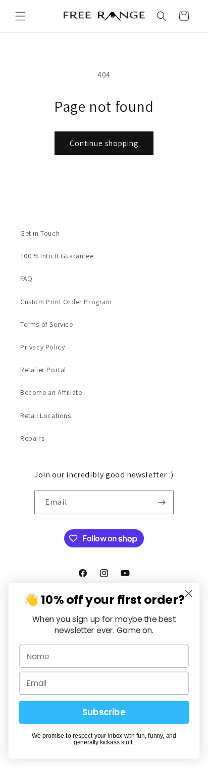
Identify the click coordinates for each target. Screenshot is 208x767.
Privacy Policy (42, 347)
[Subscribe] (162, 502)
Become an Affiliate (51, 392)
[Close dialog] (188, 593)
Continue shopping (104, 143)
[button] (20, 16)
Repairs (32, 438)
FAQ (26, 278)
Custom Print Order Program (66, 301)
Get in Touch (40, 233)
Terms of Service (46, 324)
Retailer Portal (43, 369)
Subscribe (104, 713)
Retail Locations (45, 415)
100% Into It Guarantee (56, 255)
